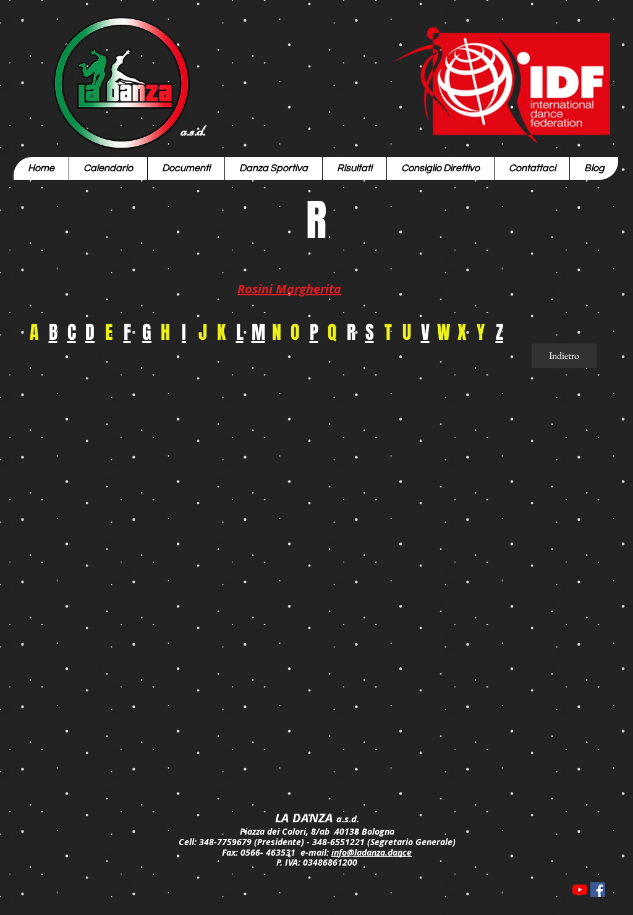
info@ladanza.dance (371, 852)
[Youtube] (579, 889)
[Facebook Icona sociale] (597, 889)
